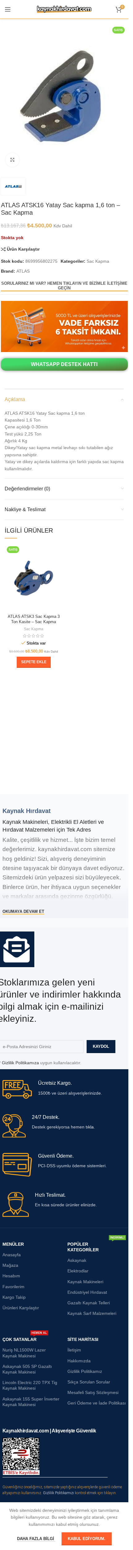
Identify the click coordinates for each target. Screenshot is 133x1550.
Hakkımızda (79, 1360)
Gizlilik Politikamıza (20, 1062)
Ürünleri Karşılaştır (20, 1307)
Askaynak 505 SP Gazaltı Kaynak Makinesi (27, 1369)
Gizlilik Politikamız (84, 1371)
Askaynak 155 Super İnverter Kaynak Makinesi (30, 1401)
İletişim (74, 1349)
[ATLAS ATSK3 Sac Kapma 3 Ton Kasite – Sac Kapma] (34, 578)
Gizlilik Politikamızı (58, 1493)
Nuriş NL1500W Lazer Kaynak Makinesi (24, 1352)
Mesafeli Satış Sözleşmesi (92, 1392)
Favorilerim (13, 1286)
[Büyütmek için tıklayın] (12, 160)
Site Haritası (82, 1339)
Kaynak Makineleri (85, 1281)
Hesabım (11, 1275)
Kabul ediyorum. (86, 1538)
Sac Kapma (98, 261)
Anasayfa (11, 1254)
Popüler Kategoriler (96, 1245)
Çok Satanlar (24, 1338)
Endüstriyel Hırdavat (87, 1292)
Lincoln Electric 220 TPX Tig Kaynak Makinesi (29, 1385)
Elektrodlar (77, 1270)
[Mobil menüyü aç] (8, 9)
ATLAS (23, 271)
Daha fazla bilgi (36, 1538)
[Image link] (64, 326)
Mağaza (10, 1265)
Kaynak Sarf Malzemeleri (91, 1313)
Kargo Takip (14, 1297)
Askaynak (76, 1260)
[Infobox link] (64, 1089)
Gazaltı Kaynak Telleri (88, 1302)
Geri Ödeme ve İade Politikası (96, 1402)
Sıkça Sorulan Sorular (88, 1381)
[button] (34, 662)
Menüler (13, 1244)
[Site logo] (64, 9)
